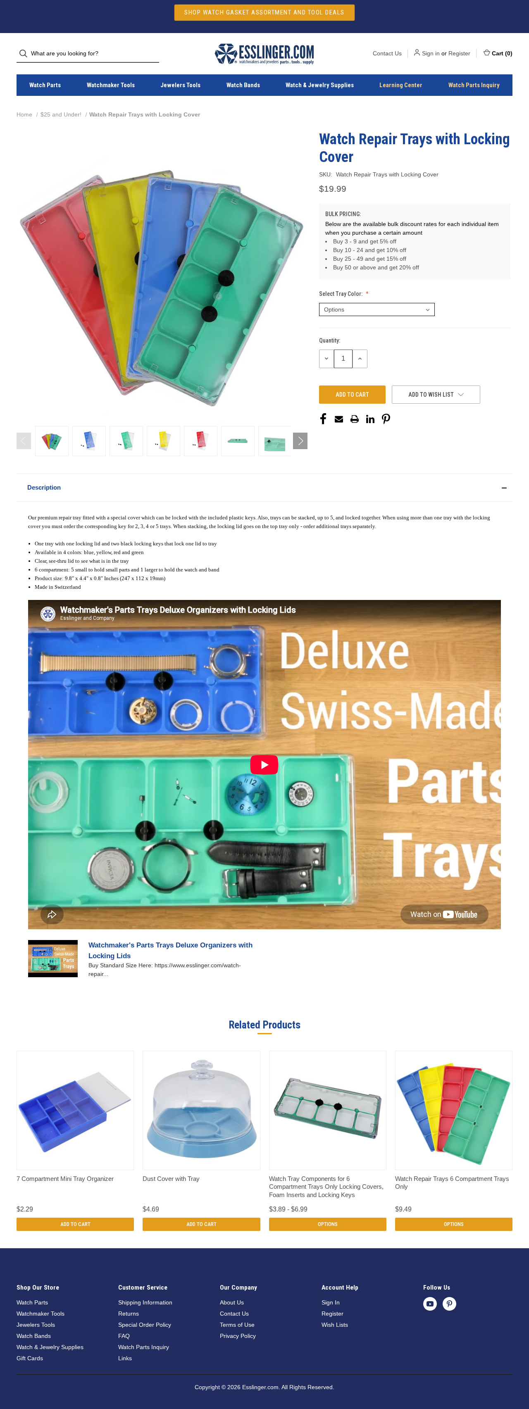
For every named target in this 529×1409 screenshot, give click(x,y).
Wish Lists (335, 1324)
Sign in (431, 53)
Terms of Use (237, 1324)
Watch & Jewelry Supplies (320, 85)
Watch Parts (45, 85)
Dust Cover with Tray (171, 1178)
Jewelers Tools (180, 85)
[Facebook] (323, 419)
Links (125, 1358)
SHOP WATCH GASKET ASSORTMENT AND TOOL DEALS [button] (264, 12)
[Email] (339, 419)
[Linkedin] (370, 419)
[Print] (354, 419)
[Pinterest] (386, 419)
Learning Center (400, 85)
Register (459, 53)
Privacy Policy (238, 1336)
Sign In (331, 1302)
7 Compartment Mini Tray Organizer (65, 1178)
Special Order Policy (144, 1324)
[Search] (26, 53)
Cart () (502, 53)
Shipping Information (145, 1302)
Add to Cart (75, 1224)
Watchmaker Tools (111, 85)
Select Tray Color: (341, 293)
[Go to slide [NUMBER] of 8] (24, 441)
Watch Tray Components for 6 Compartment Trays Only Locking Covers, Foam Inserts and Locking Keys (326, 1186)
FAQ (124, 1336)
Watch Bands (243, 85)
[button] (264, 488)
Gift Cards (30, 1358)
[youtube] (430, 1303)
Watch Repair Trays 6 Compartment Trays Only (452, 1182)
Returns (128, 1313)
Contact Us (387, 53)
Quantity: (329, 340)
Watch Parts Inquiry (474, 85)
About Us (232, 1302)
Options (328, 1224)
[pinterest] (449, 1303)
